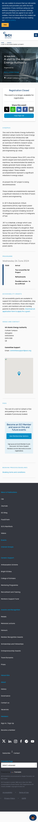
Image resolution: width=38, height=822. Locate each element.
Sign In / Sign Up (7, 723)
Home (2, 42)
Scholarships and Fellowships (12, 644)
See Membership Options (19, 436)
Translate (17, 772)
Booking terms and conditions (14, 472)
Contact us (5, 703)
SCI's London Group (11, 72)
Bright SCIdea (6, 571)
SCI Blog (4, 513)
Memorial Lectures (8, 623)
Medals (3, 616)
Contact (17, 753)
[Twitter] (4, 742)
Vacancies (5, 709)
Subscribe (6, 753)
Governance (5, 696)
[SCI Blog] (26, 741)
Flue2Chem (5, 519)
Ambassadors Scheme (9, 565)
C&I (2, 499)
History (3, 689)
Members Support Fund (10, 599)
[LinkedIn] (9, 741)
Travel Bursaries (7, 657)
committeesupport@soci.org (20, 350)
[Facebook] (21, 741)
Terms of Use (24, 792)
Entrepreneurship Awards (11, 651)
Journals (4, 506)
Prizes (3, 664)
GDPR (24, 798)
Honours (4, 630)
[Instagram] (15, 741)
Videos (3, 533)
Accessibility (7, 792)
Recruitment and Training (10, 592)
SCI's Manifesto (7, 526)
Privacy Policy (9, 798)
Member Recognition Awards (12, 637)
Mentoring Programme (9, 585)
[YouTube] (32, 741)
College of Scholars (8, 578)
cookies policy (10, 20)
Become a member (8, 730)
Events (9, 42)
